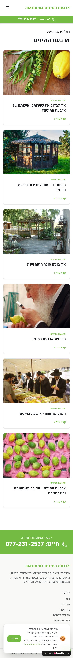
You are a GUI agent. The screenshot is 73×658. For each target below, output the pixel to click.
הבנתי (14, 639)
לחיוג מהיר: (34, 19)
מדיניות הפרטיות (32, 644)
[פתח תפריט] (7, 8)
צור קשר (65, 610)
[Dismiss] (68, 653)
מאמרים (65, 604)
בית (68, 32)
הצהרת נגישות (62, 621)
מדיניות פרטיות (61, 615)
